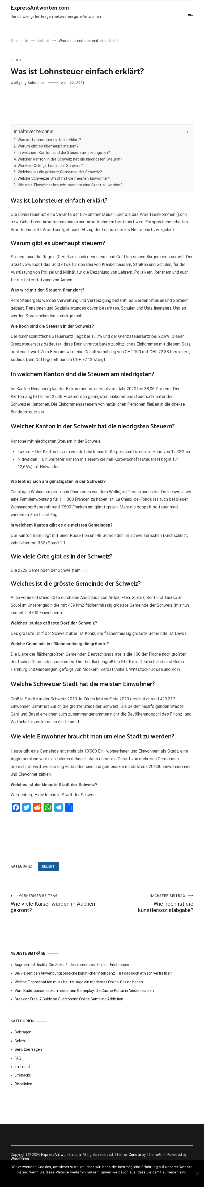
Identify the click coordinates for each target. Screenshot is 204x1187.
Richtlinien (23, 1084)
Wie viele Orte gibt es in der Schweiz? (50, 165)
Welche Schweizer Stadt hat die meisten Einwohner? (64, 178)
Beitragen (23, 1032)
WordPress (20, 1159)
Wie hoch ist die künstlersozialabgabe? (165, 903)
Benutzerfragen (28, 1049)
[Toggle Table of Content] (182, 132)
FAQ (18, 1058)
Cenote (135, 1154)
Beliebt (17, 60)
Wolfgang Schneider (28, 83)
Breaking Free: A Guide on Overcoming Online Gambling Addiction (69, 999)
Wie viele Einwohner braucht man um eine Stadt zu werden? (70, 185)
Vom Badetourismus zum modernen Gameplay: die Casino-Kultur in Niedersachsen (84, 990)
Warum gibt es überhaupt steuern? (48, 146)
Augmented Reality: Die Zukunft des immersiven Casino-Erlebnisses (72, 965)
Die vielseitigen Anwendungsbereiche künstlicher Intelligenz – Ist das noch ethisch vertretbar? (94, 973)
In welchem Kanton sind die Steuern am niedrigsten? (64, 152)
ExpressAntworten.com (40, 8)
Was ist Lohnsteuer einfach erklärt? (49, 139)
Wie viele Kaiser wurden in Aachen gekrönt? (53, 903)
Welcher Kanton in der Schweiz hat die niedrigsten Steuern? (70, 159)
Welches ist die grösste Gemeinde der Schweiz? (60, 172)
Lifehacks (23, 1075)
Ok (102, 1179)
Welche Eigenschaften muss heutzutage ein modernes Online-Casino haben (79, 982)
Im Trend (22, 1067)
